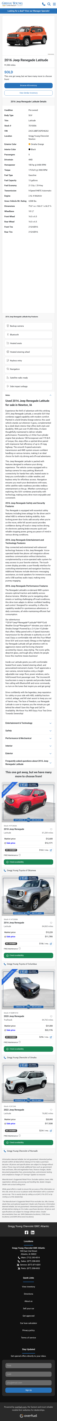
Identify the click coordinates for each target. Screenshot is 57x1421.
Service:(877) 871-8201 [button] (30, 1265)
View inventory (28, 1287)
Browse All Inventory (28, 85)
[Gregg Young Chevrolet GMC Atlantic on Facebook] (25, 1232)
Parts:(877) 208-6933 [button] (30, 1268)
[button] (43, 4)
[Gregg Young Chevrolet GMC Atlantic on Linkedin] (31, 1232)
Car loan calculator (28, 1323)
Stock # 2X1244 (10, 1106)
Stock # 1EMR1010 (11, 1013)
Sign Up (28, 1390)
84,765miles (47, 1020)
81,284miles (47, 833)
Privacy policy (28, 1330)
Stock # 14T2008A (11, 919)
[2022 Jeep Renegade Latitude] (28, 1082)
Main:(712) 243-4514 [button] (30, 1257)
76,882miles (47, 1113)
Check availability (17, 862)
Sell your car (28, 1308)
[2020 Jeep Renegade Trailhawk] (28, 989)
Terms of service (28, 1337)
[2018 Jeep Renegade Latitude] (28, 802)
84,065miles (47, 926)
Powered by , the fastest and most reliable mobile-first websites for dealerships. (28, 1408)
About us (28, 1301)
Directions (28, 1294)
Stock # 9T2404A (10, 826)
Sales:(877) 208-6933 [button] (30, 1261)
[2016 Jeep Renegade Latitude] (28, 896)
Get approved (28, 1316)
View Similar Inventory (28, 93)
